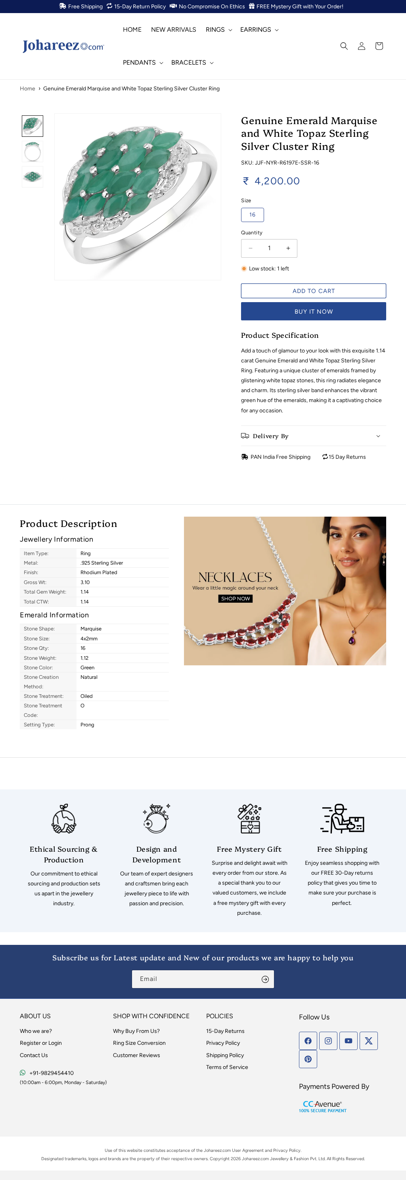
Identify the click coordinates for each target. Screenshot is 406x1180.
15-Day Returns (225, 1031)
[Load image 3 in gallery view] (32, 177)
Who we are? (36, 1031)
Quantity (251, 233)
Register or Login (41, 1043)
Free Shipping (85, 6)
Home (27, 88)
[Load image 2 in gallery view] (32, 151)
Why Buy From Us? (136, 1031)
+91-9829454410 (51, 1073)
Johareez (213, 1150)
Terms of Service (227, 1067)
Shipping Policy (225, 1055)
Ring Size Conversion (139, 1043)
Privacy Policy (223, 1043)
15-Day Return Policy (140, 6)
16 (252, 214)
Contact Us (34, 1055)
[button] (218, 29)
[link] (64, 856)
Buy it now (314, 311)
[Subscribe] (265, 979)
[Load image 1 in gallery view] (32, 126)
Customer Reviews (136, 1055)
